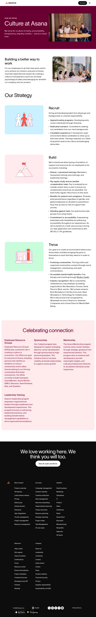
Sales (58, 506)
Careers (38, 559)
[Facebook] (59, 607)
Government (60, 517)
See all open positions (48, 464)
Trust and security (41, 577)
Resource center (20, 567)
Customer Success (20, 577)
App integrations (20, 513)
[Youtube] (62, 607)
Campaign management (43, 488)
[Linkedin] (52, 607)
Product (59, 502)
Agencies (59, 531)
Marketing (59, 492)
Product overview (20, 488)
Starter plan (18, 502)
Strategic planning (41, 517)
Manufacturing (61, 524)
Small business (61, 488)
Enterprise (17, 510)
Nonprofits (60, 528)
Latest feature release (21, 495)
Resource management (22, 524)
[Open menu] (90, 3)
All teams (59, 535)
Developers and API (21, 581)
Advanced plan (19, 506)
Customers (39, 556)
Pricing (16, 499)
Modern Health (83, 277)
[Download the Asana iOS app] (20, 612)
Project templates (20, 574)
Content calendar (41, 492)
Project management (21, 520)
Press (37, 570)
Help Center (18, 548)
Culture (37, 567)
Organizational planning (43, 506)
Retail (58, 513)
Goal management (41, 499)
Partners (17, 585)
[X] (49, 607)
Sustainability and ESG (43, 588)
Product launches (41, 510)
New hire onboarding (42, 502)
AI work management (21, 517)
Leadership (39, 552)
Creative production (42, 495)
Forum (16, 563)
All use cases (39, 528)
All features (18, 492)
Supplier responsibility (43, 585)
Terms (74, 608)
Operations (60, 495)
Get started (83, 3)
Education (59, 520)
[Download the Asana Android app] (32, 612)
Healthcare (60, 510)
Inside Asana (39, 563)
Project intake (40, 520)
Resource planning (41, 513)
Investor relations (41, 574)
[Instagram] (55, 607)
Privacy (37, 581)
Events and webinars (21, 570)
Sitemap (17, 588)
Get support (18, 552)
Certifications (19, 559)
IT (57, 499)
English (37, 608)
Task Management (41, 524)
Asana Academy (20, 556)
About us (38, 548)
